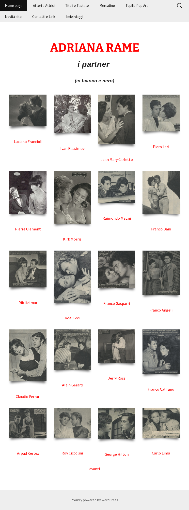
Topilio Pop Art (137, 5)
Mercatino (107, 5)
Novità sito (13, 16)
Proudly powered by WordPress (94, 500)
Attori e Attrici (44, 5)
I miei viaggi (74, 16)
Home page (13, 5)
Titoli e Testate (77, 5)
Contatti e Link (43, 16)
